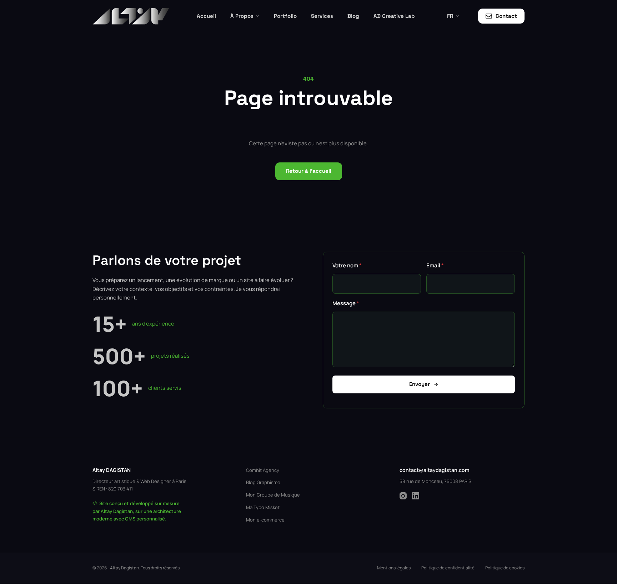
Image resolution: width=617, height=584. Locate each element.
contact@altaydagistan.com (434, 470)
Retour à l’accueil (308, 170)
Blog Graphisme (263, 482)
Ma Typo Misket (263, 507)
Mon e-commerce (265, 520)
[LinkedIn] (415, 495)
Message (345, 303)
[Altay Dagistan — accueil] (130, 16)
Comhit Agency (262, 470)
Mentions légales (394, 568)
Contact (506, 15)
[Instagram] (403, 495)
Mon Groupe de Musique (273, 495)
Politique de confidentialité (448, 568)
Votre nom (347, 265)
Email (435, 265)
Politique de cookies (505, 568)
